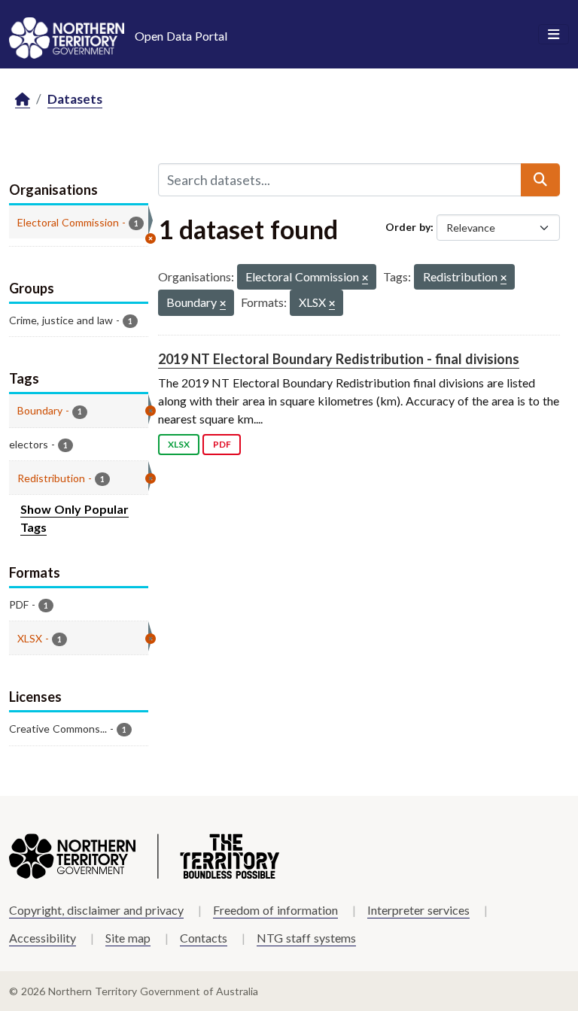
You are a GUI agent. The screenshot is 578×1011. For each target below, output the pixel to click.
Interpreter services (418, 910)
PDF (222, 444)
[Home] (22, 99)
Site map (128, 938)
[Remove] (365, 278)
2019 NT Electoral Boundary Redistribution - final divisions (338, 359)
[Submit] (540, 179)
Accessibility (42, 938)
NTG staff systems (306, 938)
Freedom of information (275, 910)
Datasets (74, 99)
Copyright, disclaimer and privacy (96, 910)
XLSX (179, 444)
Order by (407, 226)
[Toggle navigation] (553, 34)
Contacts (203, 938)
